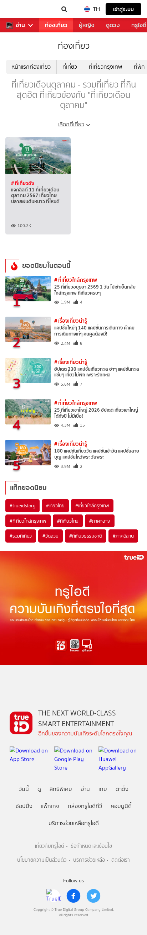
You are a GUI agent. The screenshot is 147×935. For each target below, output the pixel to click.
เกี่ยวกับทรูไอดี (49, 846)
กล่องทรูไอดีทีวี (85, 806)
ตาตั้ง (122, 789)
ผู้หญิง (87, 25)
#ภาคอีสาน (123, 535)
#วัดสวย (50, 535)
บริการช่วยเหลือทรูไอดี (74, 823)
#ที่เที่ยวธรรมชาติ (85, 535)
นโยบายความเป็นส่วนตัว (41, 860)
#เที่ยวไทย (55, 505)
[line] (53, 896)
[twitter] (93, 896)
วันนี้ (24, 789)
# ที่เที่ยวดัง (22, 183)
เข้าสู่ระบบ (123, 9)
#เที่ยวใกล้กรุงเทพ (92, 505)
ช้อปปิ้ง (24, 806)
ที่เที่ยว (69, 67)
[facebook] (73, 896)
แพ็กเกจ (50, 806)
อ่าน (20, 25)
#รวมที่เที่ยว (21, 535)
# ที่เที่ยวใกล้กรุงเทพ (75, 280)
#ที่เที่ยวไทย (67, 520)
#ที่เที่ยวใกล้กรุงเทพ (28, 520)
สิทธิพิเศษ (61, 789)
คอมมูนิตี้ (121, 806)
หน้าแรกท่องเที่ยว (31, 67)
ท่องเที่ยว (56, 25)
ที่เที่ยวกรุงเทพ (105, 67)
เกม (102, 789)
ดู (39, 789)
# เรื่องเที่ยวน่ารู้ (70, 321)
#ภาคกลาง (99, 520)
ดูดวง (113, 25)
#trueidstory (22, 505)
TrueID (20, 9)
